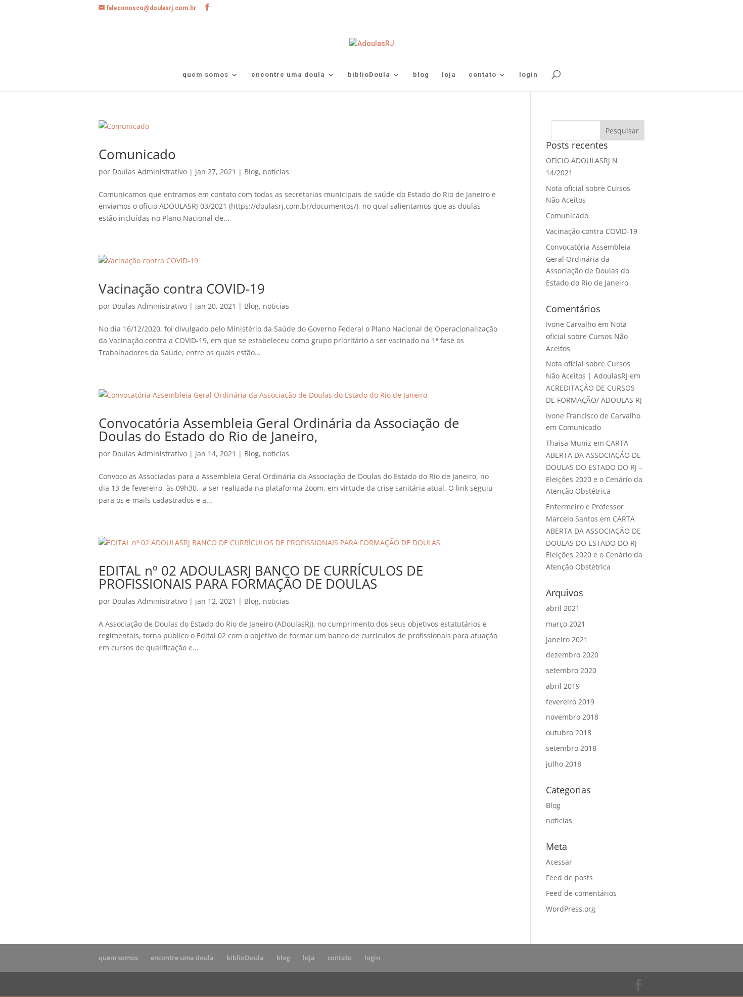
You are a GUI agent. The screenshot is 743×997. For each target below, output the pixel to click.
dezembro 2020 (572, 654)
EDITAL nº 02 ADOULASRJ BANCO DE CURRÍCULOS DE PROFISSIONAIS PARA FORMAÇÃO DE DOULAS (261, 577)
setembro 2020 (571, 670)
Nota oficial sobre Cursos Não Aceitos (587, 336)
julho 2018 (563, 764)
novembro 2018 (572, 717)
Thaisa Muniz (568, 443)
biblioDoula (369, 74)
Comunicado (137, 154)
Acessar (559, 862)
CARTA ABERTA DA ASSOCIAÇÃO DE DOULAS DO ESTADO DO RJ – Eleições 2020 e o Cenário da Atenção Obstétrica (594, 467)
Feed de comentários (581, 893)
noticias (276, 171)
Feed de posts (569, 877)
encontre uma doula (288, 74)
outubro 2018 (568, 732)
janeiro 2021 (567, 639)
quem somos (205, 74)
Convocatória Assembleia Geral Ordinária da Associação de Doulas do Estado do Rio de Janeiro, (279, 429)
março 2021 (565, 624)
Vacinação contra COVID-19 (182, 288)
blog (421, 74)
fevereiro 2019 (570, 701)
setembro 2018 (571, 748)
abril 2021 (563, 608)
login (528, 74)
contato (482, 74)
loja (449, 74)
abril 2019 (563, 686)
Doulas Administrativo (149, 171)
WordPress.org (570, 909)
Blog (251, 171)
